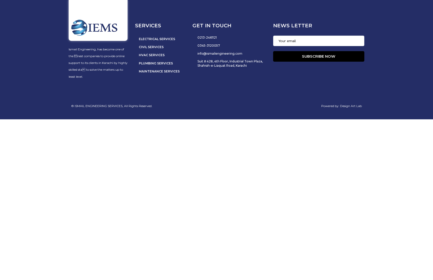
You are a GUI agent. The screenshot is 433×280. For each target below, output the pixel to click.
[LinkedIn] (336, 71)
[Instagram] (324, 71)
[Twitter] (313, 71)
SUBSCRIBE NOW (318, 56)
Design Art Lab (351, 106)
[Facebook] (301, 71)
